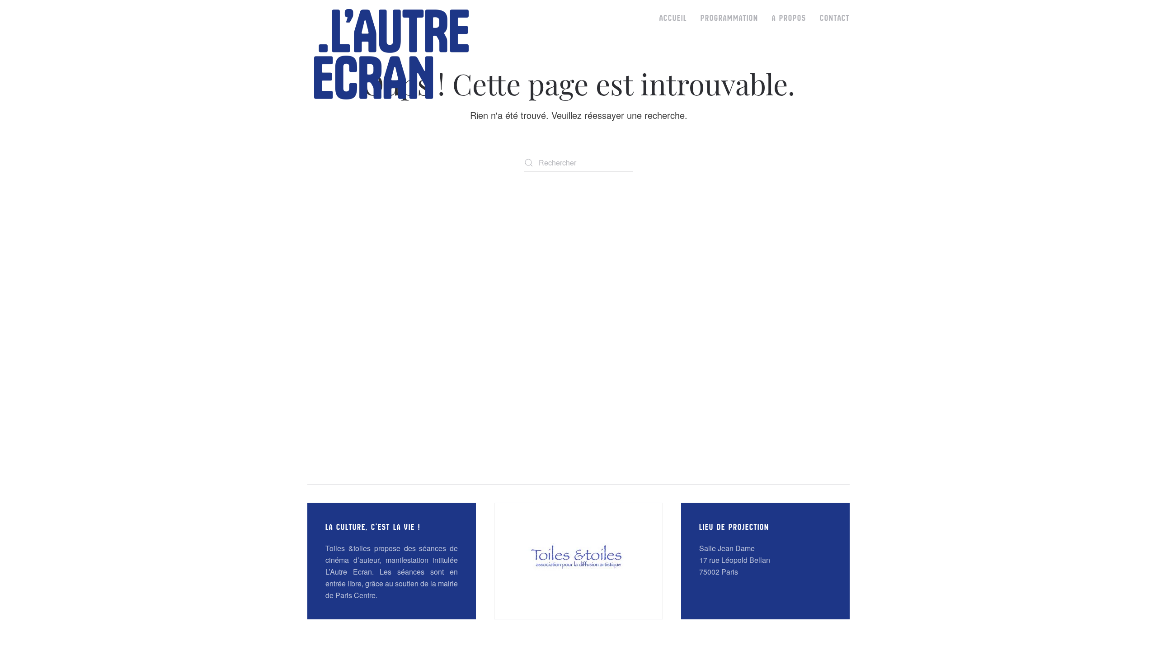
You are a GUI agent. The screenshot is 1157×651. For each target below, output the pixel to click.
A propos (789, 18)
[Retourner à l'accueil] (391, 54)
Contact (835, 18)
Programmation (729, 18)
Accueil (673, 18)
